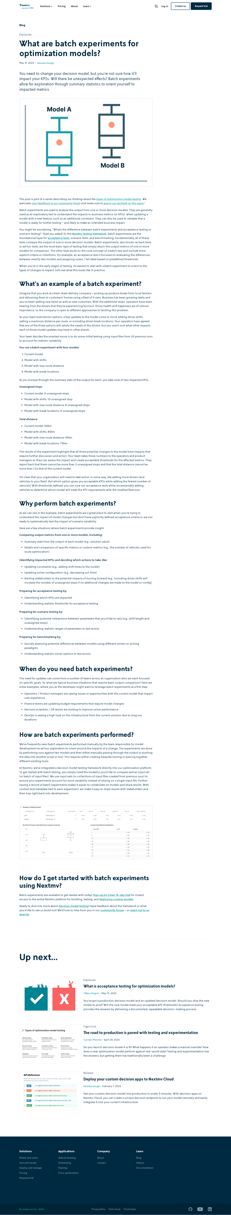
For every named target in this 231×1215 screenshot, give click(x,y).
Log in (164, 6)
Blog (138, 1157)
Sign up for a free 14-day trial (111, 895)
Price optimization (68, 1172)
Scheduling (64, 1162)
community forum (112, 910)
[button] (46, 6)
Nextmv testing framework (89, 233)
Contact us (180, 6)
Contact (101, 1162)
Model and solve (28, 1157)
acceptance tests (58, 238)
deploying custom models (116, 899)
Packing (62, 1167)
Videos (140, 1162)
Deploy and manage (30, 1167)
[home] (26, 7)
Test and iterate (27, 1162)
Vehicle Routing (67, 1157)
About (74, 6)
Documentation (145, 1167)
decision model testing (73, 906)
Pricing (62, 6)
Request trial (201, 6)
